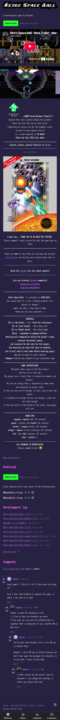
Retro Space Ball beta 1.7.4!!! (17, 531)
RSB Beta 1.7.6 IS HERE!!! (15, 523)
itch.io (5, 705)
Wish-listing (11, 257)
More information (11, 457)
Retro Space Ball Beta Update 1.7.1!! (20, 545)
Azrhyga (15, 579)
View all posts (10, 551)
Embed (41, 705)
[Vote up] (3, 579)
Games (6, 708)
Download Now (10, 23)
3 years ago (24, 579)
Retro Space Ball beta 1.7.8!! (17, 514)
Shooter (13, 708)
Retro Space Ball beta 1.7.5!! (17, 527)
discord (33, 280)
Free (20, 708)
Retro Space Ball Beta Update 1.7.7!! (20, 518)
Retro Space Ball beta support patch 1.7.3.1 (23, 536)
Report (33, 705)
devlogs (23, 270)
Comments (51, 718)
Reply (9, 602)
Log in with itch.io (12, 568)
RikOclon (19, 607)
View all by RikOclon (19, 705)
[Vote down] (3, 582)
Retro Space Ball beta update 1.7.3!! (20, 540)
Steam (47, 145)
